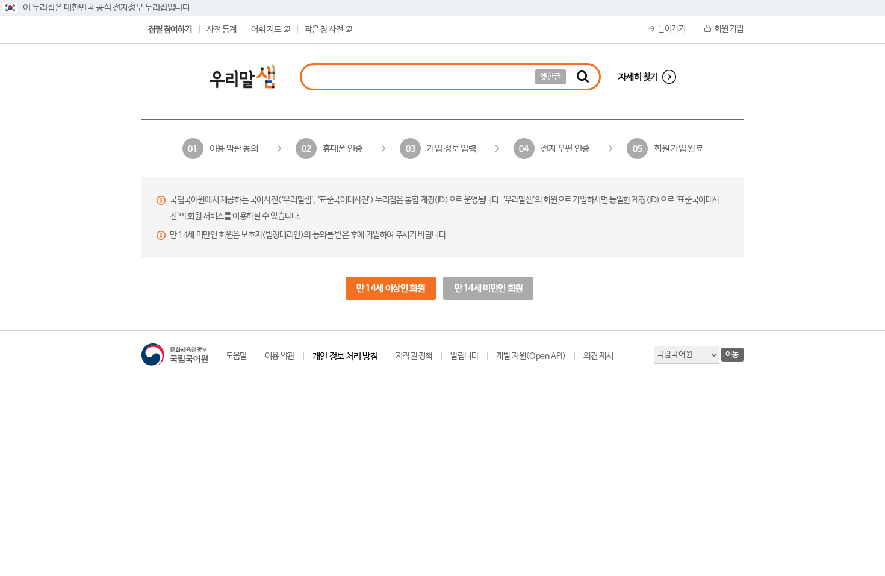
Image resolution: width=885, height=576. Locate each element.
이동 (732, 354)
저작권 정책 (414, 356)
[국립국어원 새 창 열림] (174, 354)
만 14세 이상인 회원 (390, 288)
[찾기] (583, 76)
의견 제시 (598, 356)
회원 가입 (729, 29)
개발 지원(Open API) (530, 356)
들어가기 (671, 29)
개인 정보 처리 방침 (345, 356)
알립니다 (464, 356)
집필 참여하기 (169, 29)
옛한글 (550, 76)
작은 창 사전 (324, 29)
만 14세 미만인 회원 (489, 288)
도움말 (236, 356)
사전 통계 (221, 29)
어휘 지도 (266, 29)
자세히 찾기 (638, 77)
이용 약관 (279, 356)
